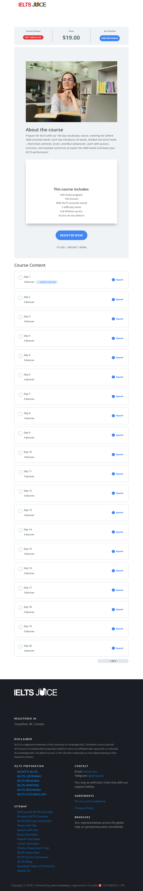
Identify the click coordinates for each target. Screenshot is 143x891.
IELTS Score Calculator (33, 857)
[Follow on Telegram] (67, 706)
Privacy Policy (84, 808)
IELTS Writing (28, 785)
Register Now (71, 235)
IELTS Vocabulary (32, 794)
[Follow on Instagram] (48, 706)
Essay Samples (27, 834)
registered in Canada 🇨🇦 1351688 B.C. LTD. (98, 885)
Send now (90, 771)
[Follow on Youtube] (18, 706)
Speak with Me (27, 830)
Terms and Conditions (90, 801)
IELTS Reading (28, 780)
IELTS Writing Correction (34, 821)
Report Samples (28, 839)
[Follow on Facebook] (38, 706)
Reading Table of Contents (36, 866)
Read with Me (27, 825)
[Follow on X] (57, 706)
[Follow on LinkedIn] (28, 706)
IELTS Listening (29, 776)
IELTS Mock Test (28, 852)
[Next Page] (127, 661)
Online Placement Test (33, 848)
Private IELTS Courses (32, 816)
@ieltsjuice (96, 775)
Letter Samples (28, 843)
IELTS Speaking (29, 789)
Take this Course (109, 38)
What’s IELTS (27, 771)
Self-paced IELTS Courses (35, 812)
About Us (23, 870)
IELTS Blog (24, 861)
